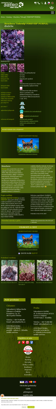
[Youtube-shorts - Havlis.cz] (19, 343)
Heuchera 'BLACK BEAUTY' (9, 282)
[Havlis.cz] (12, 5)
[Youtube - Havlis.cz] (23, 343)
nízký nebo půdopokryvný (27, 123)
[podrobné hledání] (35, 3)
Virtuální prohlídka (37, 301)
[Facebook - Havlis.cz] (32, 343)
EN (52, 3)
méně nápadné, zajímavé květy (29, 121)
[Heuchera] (9, 270)
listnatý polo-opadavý (26, 119)
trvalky (22, 125)
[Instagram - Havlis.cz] (27, 343)
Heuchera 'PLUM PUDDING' (44, 282)
